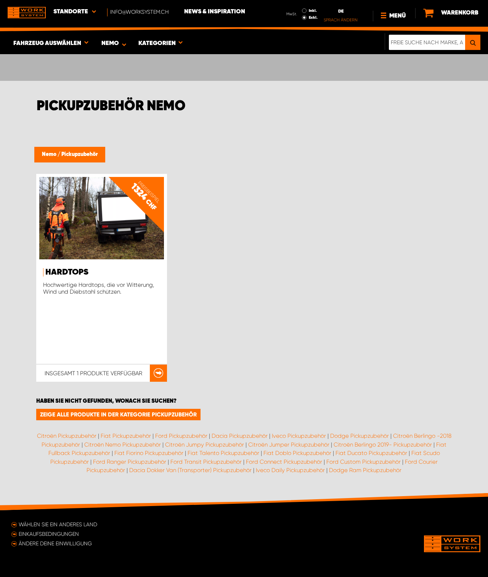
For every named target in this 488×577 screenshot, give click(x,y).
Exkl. (313, 17)
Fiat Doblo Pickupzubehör (297, 453)
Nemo (50, 154)
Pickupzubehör (79, 154)
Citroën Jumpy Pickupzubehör (204, 444)
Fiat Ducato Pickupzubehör (371, 453)
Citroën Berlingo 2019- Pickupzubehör (383, 444)
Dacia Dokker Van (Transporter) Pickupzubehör (190, 470)
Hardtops (66, 272)
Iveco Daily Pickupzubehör (290, 470)
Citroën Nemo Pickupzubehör (122, 444)
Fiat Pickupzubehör (126, 435)
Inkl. (313, 11)
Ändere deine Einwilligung (55, 543)
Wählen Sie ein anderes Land (58, 524)
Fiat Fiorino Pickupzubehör (148, 453)
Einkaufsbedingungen (49, 534)
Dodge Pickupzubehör (359, 435)
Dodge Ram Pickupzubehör (365, 470)
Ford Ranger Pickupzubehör (129, 461)
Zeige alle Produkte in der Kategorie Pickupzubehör (118, 414)
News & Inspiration (214, 12)
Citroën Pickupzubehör (66, 435)
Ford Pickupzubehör (181, 435)
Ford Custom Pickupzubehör (363, 461)
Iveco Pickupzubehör (299, 435)
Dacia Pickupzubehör (240, 435)
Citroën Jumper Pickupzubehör (288, 444)
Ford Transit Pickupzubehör (206, 461)
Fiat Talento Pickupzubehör (223, 453)
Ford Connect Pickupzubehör (284, 461)
